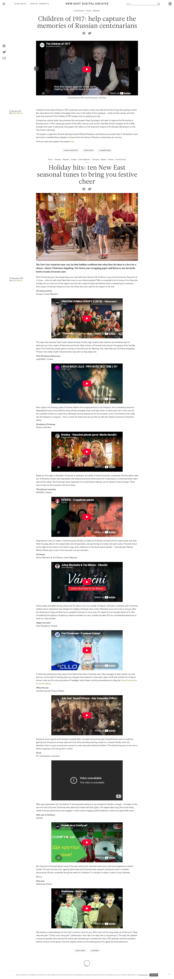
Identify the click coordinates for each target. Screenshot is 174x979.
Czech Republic (84, 159)
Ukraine (111, 159)
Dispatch (96, 11)
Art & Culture (79, 11)
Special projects (39, 4)
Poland (103, 159)
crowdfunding (104, 150)
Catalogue (20, 4)
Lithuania (96, 159)
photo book (88, 150)
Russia (89, 11)
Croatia (74, 159)
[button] (137, 68)
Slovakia (58, 159)
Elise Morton (18, 113)
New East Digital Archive (87, 4)
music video (80, 950)
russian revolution (71, 150)
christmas (95, 950)
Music (50, 159)
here (72, 141)
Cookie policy (143, 975)
